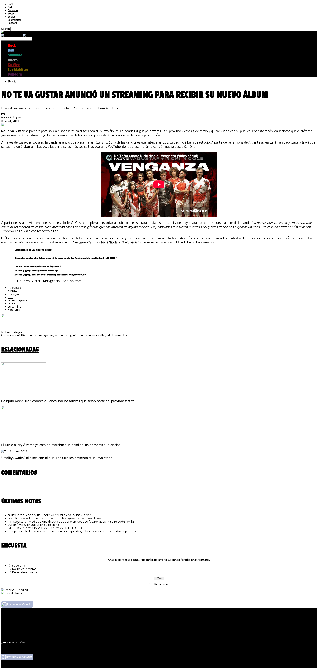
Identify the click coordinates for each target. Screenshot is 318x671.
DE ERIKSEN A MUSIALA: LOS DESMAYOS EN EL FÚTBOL (45, 528)
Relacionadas (20, 349)
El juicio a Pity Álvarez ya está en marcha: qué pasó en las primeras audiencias (60, 445)
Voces (11, 14)
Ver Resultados (159, 584)
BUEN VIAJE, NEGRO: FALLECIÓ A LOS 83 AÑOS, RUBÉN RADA (49, 515)
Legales (13, 623)
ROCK (12, 303)
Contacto (14, 629)
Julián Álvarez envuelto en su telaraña (33, 524)
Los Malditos (14, 20)
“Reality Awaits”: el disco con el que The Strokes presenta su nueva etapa (56, 458)
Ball (10, 7)
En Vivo (12, 17)
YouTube (14, 309)
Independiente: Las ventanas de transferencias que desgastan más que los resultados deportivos (72, 531)
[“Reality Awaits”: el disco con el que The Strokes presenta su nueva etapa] (14, 451)
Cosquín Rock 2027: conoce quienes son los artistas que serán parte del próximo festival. (68, 401)
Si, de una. (18, 565)
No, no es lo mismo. (24, 569)
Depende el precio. (24, 572)
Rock (10, 4)
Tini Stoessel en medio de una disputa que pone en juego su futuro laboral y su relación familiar (71, 521)
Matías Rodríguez (11, 117)
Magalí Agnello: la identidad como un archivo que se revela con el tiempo (56, 518)
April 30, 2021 (72, 281)
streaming (14, 306)
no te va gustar (18, 300)
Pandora (12, 23)
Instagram (14, 294)
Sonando (13, 10)
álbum (12, 291)
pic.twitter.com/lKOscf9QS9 (71, 274)
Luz (10, 297)
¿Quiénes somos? (19, 620)
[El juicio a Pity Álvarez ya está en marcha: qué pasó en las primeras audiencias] (23, 438)
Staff (11, 626)
